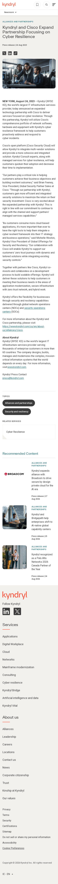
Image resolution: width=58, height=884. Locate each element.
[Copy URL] (15, 53)
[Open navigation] (54, 4)
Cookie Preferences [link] (13, 848)
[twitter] (17, 611)
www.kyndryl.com (16, 367)
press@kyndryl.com (13, 378)
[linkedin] (6, 611)
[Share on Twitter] (4, 53)
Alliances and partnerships (17, 22)
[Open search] (46, 4)
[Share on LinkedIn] (10, 53)
